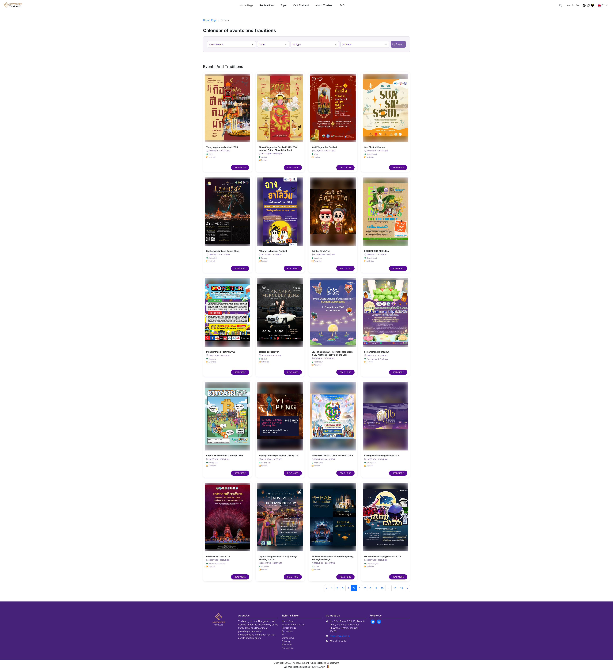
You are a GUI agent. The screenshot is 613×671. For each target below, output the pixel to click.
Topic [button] (283, 5)
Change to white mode (583, 5)
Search (400, 44)
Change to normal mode (588, 5)
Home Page (246, 5)
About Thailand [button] (324, 5)
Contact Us (288, 637)
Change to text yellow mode (593, 5)
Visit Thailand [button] (301, 5)
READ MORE (240, 167)
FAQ (284, 634)
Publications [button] (267, 5)
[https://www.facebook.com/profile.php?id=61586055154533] (372, 621)
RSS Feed (287, 644)
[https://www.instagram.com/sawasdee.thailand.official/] (379, 621)
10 (382, 588)
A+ (577, 5)
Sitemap (286, 641)
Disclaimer (287, 631)
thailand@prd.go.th (340, 635)
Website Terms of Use (293, 624)
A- (568, 5)
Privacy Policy (289, 627)
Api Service (288, 647)
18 (395, 588)
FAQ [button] (342, 5)
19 (401, 588)
